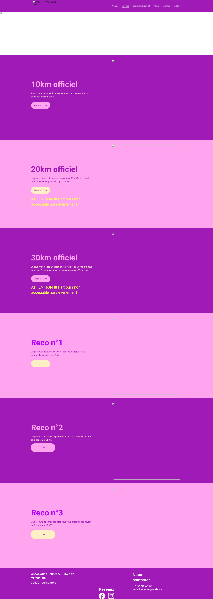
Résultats (166, 6)
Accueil (115, 6)
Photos (156, 6)
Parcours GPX (40, 105)
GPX (41, 363)
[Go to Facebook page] (102, 596)
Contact (177, 6)
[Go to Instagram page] (111, 596)
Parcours (125, 6)
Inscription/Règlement (141, 6)
